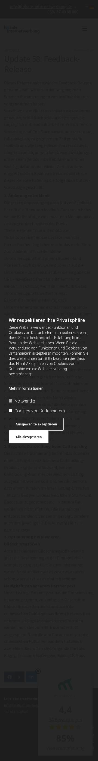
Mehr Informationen (26, 388)
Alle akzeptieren (29, 437)
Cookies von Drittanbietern (39, 410)
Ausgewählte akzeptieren (36, 424)
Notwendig (24, 401)
